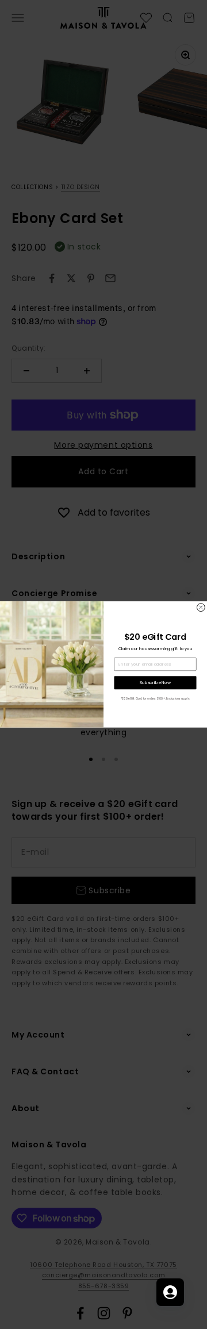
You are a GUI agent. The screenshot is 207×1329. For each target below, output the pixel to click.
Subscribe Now (155, 682)
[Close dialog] (201, 608)
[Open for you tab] (170, 1292)
